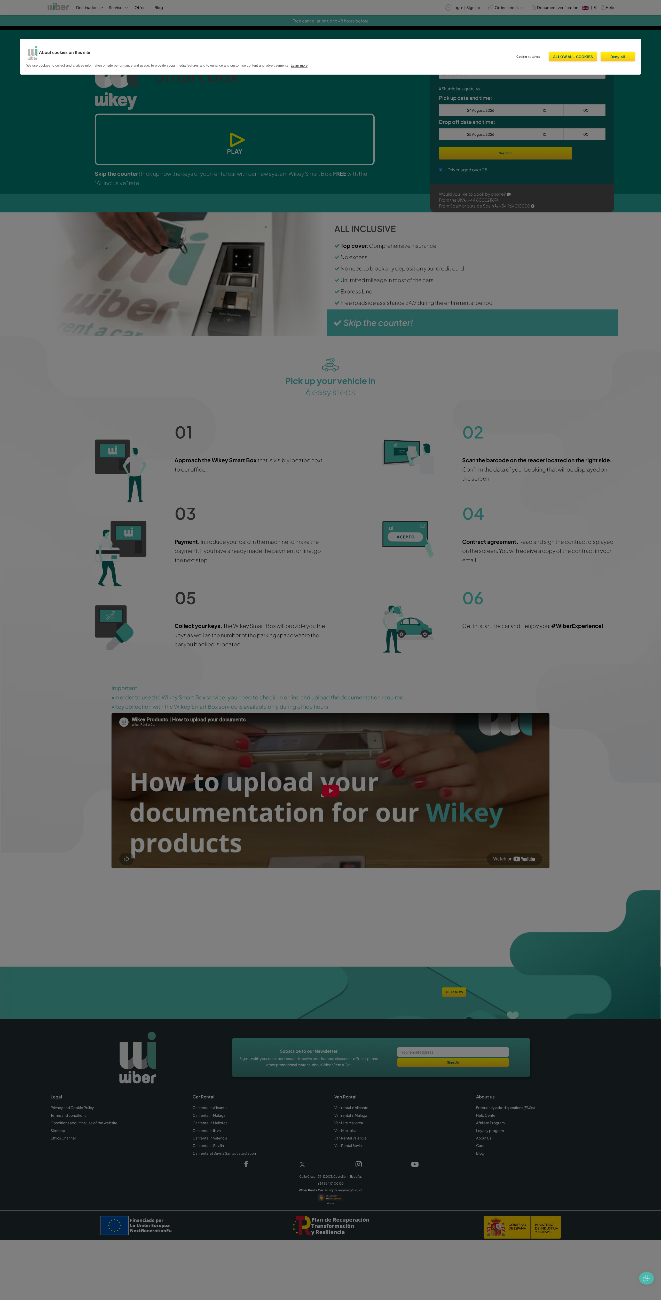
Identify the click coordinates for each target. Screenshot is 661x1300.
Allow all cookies (573, 57)
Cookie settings (528, 57)
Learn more (299, 65)
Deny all (617, 57)
